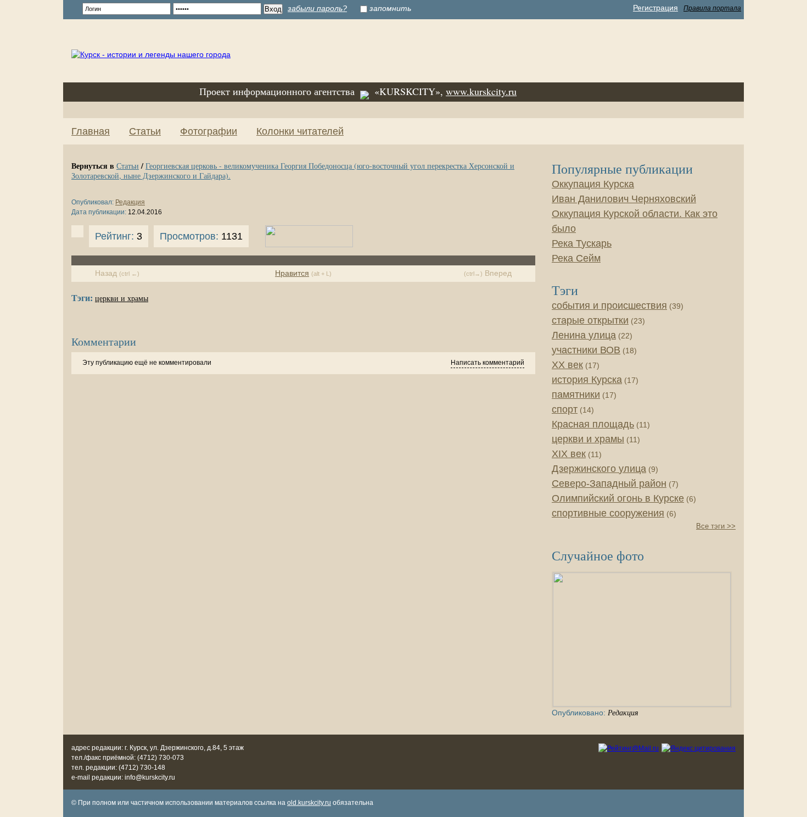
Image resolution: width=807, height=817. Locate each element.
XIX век (569, 453)
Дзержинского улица (599, 468)
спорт (565, 409)
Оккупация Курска (593, 184)
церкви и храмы (121, 298)
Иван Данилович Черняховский (624, 198)
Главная (90, 131)
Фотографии (208, 131)
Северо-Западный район (609, 483)
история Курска (587, 379)
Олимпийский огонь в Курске (618, 498)
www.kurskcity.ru (481, 91)
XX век (567, 364)
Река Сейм (576, 258)
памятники (576, 394)
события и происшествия (609, 305)
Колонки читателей (300, 131)
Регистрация (655, 7)
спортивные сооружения (608, 513)
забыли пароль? (317, 8)
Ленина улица (584, 335)
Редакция (130, 202)
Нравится (292, 273)
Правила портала (712, 8)
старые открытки (590, 320)
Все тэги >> (716, 526)
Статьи (145, 131)
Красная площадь (593, 424)
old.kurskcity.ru (309, 803)
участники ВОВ (586, 349)
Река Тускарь (582, 243)
